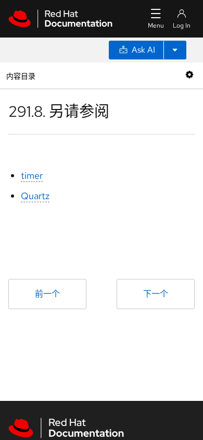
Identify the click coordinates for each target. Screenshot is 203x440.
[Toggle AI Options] (174, 50)
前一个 (47, 293)
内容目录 (20, 75)
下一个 (155, 293)
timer (32, 175)
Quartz (35, 196)
